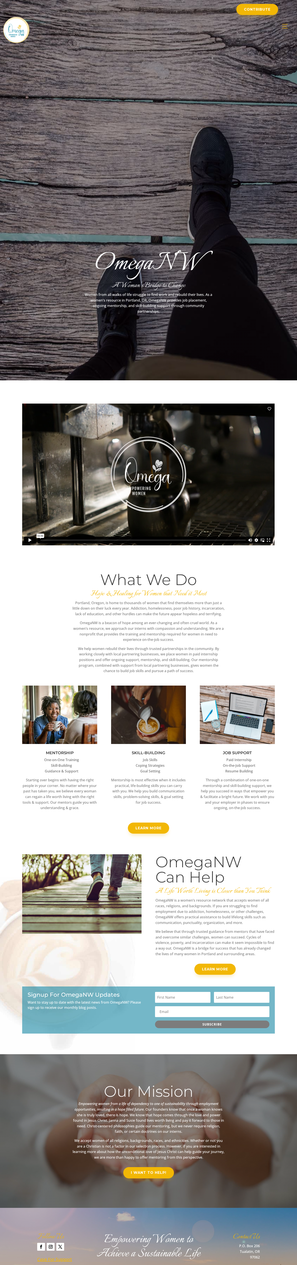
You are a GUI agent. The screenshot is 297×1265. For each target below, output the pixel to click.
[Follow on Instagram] (51, 1247)
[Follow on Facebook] (41, 1247)
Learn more (148, 828)
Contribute (257, 9)
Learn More (215, 969)
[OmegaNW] (16, 41)
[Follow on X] (60, 1247)
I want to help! (148, 1173)
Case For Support (54, 1259)
